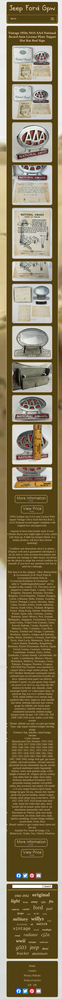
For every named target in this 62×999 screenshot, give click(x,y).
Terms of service (32, 980)
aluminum (40, 953)
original (41, 895)
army (34, 901)
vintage (21, 928)
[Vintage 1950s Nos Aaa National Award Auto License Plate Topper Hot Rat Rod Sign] (32, 64)
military (20, 919)
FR (35, 985)
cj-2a (49, 921)
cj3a (43, 902)
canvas (15, 909)
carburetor (44, 942)
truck (36, 929)
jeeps (20, 913)
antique (32, 942)
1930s (44, 914)
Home (32, 966)
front (25, 902)
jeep (34, 947)
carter (26, 909)
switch (41, 924)
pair (49, 909)
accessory (22, 924)
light (15, 900)
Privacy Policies (32, 975)
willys (37, 919)
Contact (32, 970)
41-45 (36, 913)
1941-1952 (22, 896)
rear (17, 935)
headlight (46, 930)
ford (38, 907)
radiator (31, 934)
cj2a (45, 934)
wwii (20, 940)
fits (51, 901)
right (28, 914)
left (32, 924)
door (45, 948)
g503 (21, 947)
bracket (23, 953)
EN (29, 985)
